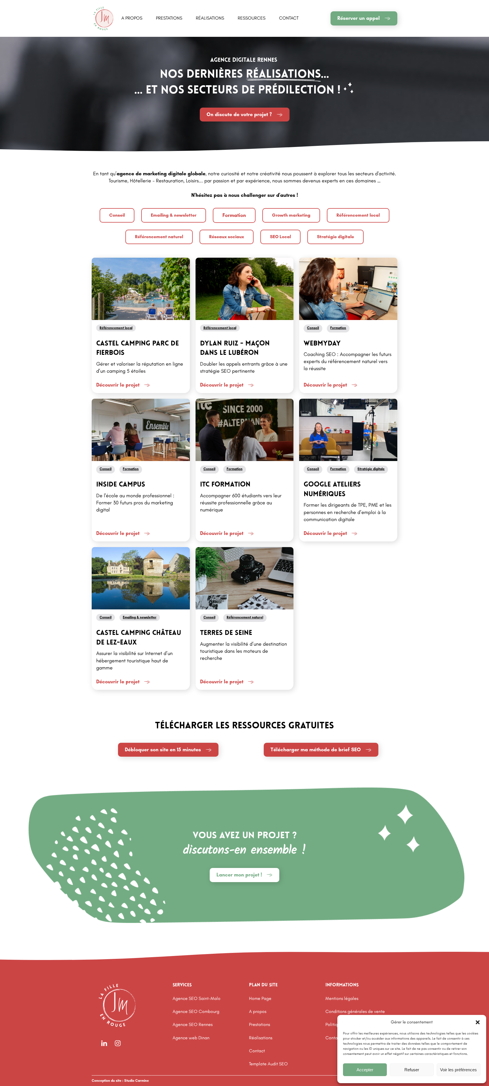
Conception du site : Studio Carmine (120, 1081)
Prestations (169, 18)
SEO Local (280, 236)
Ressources (251, 18)
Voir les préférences (458, 1069)
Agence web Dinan (191, 1037)
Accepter (365, 1069)
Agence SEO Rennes (193, 1024)
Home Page (260, 998)
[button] (478, 1022)
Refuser (411, 1069)
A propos (131, 18)
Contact (289, 18)
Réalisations (210, 18)
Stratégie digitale (335, 236)
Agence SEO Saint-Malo (196, 998)
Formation (234, 215)
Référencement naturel (159, 236)
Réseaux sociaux (226, 236)
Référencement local (358, 215)
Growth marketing (291, 215)
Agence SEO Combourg (196, 1011)
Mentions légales (341, 998)
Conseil (117, 215)
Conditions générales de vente (355, 1011)
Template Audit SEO (268, 1063)
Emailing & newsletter (173, 215)
